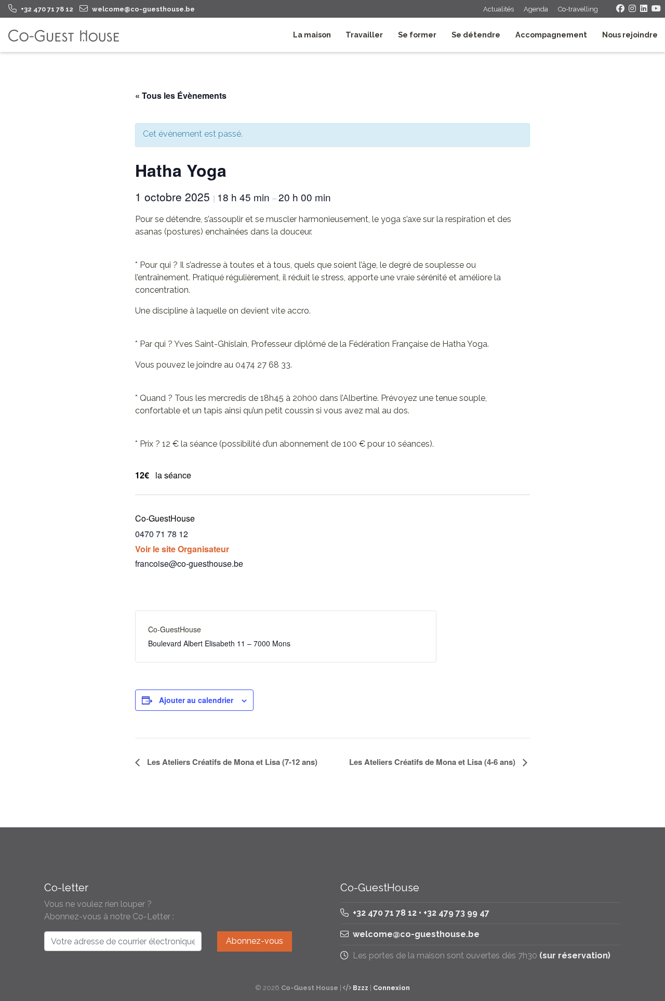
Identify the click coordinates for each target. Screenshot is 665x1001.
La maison (312, 34)
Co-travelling (578, 9)
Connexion (391, 988)
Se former (417, 34)
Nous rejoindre (630, 34)
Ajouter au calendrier (196, 700)
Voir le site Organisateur (182, 549)
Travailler (364, 34)
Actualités (498, 9)
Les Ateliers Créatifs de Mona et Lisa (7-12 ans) (231, 762)
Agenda (536, 9)
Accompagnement (551, 34)
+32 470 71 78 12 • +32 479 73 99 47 (420, 913)
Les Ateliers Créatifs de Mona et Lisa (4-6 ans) (433, 762)
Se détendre (475, 34)
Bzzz (360, 988)
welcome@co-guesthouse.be (416, 934)
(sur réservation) (574, 955)
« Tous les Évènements (181, 95)
